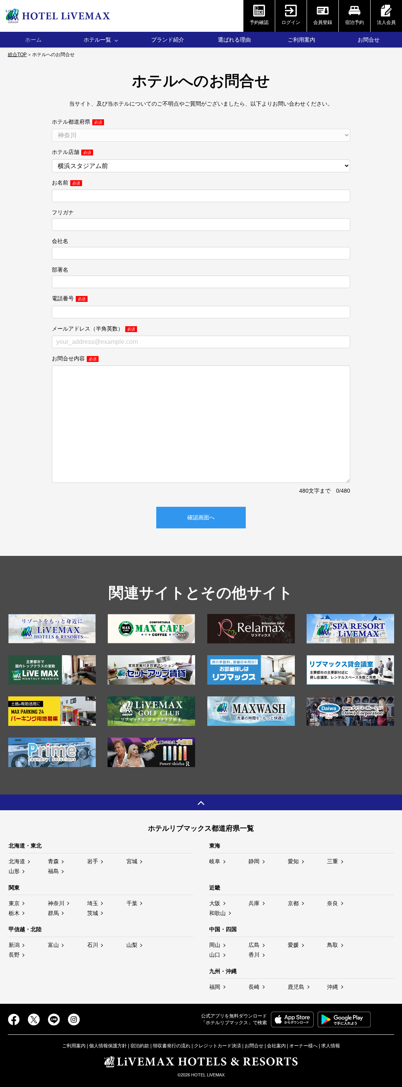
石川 (92, 945)
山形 (14, 871)
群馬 (53, 913)
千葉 (131, 903)
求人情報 (330, 1046)
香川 (254, 955)
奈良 (332, 903)
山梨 (131, 945)
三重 (332, 861)
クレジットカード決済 (217, 1046)
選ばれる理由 (234, 40)
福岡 (214, 987)
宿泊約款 (139, 1046)
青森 (53, 861)
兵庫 (254, 903)
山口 (214, 955)
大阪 (214, 903)
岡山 (214, 945)
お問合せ (369, 40)
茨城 (92, 913)
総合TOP (17, 54)
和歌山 (217, 913)
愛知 (293, 861)
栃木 (14, 913)
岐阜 (214, 861)
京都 (293, 903)
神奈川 (56, 903)
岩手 (92, 861)
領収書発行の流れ (171, 1046)
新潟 (14, 945)
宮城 (131, 861)
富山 (53, 945)
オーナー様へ (303, 1046)
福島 (53, 871)
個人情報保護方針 (108, 1046)
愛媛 (293, 945)
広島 (254, 945)
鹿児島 (296, 987)
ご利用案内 (301, 40)
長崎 (254, 987)
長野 (14, 955)
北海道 (17, 861)
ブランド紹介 (167, 40)
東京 (14, 903)
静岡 (254, 861)
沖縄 (332, 987)
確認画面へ (201, 517)
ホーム (33, 40)
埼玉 (92, 903)
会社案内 (276, 1046)
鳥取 (332, 945)
